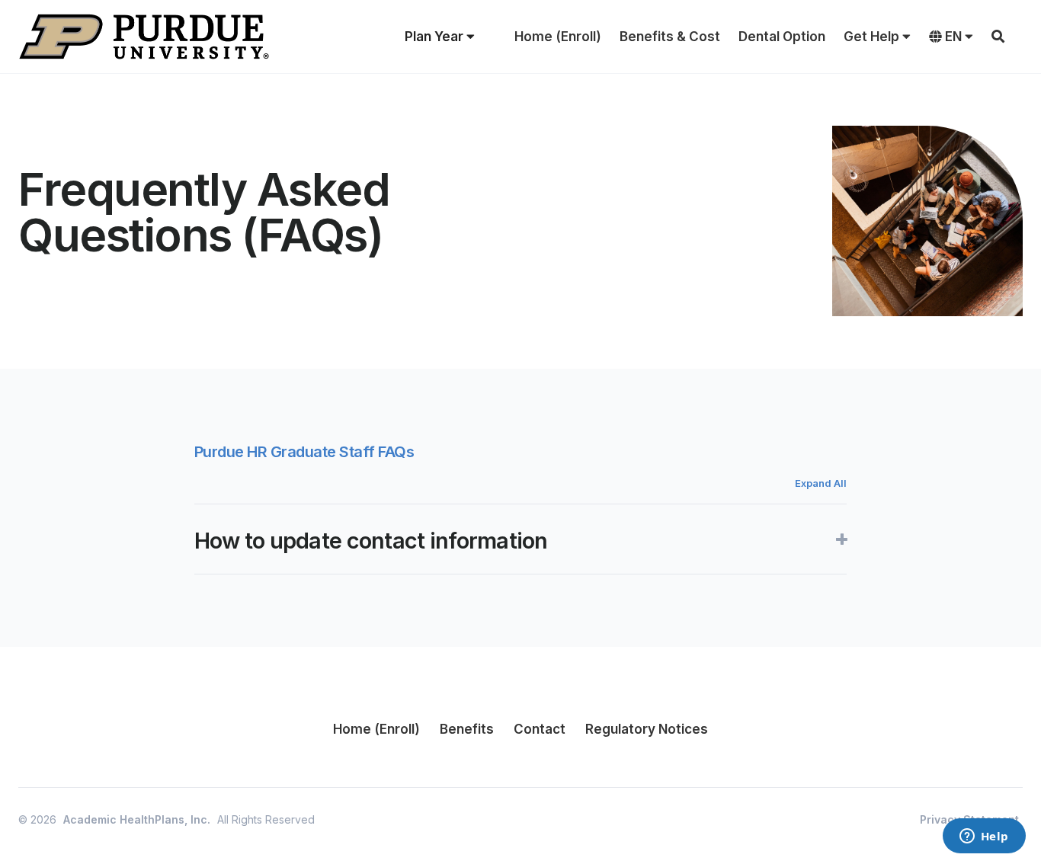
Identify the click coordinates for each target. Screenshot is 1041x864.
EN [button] (953, 36)
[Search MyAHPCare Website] (998, 36)
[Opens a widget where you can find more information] (984, 837)
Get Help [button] (873, 36)
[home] (144, 36)
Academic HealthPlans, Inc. (136, 819)
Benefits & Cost (670, 36)
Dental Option (781, 36)
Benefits (467, 729)
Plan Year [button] (435, 36)
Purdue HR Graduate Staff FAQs (304, 452)
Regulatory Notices (646, 729)
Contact (539, 729)
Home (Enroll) (557, 36)
